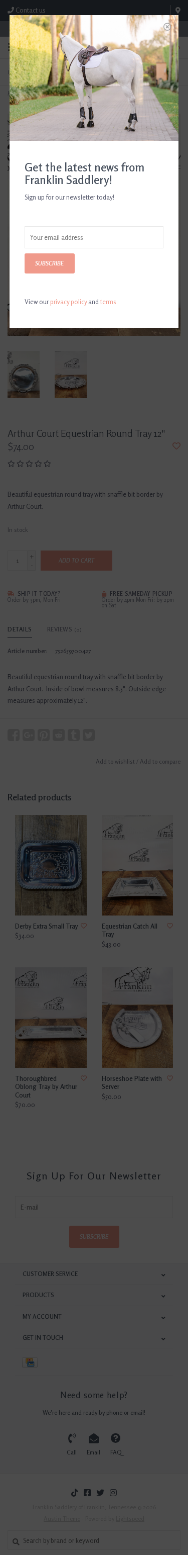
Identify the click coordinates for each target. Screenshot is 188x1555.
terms (108, 302)
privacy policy (68, 302)
